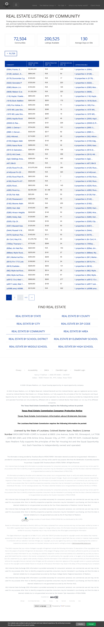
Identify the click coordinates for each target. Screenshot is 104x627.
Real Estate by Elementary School (76, 339)
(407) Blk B (11, 163)
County (51, 600)
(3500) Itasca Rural (14, 145)
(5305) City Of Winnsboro (12, 221)
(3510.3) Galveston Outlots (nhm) (14, 149)
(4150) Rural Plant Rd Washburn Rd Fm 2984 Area (15, 176)
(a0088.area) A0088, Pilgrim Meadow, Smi (15, 288)
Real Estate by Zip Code (75, 323)
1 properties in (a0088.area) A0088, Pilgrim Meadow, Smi (86, 288)
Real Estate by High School (75, 346)
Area (79, 600)
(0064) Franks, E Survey (13, 69)
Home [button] (34, 5)
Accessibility (32, 370)
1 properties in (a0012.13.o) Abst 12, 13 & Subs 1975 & (85, 279)
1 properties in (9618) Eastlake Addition (83, 266)
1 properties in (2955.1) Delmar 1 (83, 127)
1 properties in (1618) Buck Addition (85, 100)
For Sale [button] (61, 5)
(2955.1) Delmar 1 (13, 127)
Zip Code (64, 600)
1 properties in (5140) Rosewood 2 (83, 199)
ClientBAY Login (61, 370)
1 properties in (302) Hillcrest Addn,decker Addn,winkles (86, 136)
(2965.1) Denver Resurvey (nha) (13, 132)
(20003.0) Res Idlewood (12, 123)
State (44, 600)
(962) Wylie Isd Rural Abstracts (15, 270)
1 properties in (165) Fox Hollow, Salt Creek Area (84, 105)
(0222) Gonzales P (14, 82)
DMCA (46, 370)
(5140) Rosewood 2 (14, 199)
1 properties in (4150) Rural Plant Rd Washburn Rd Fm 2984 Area (85, 176)
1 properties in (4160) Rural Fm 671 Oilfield (85, 181)
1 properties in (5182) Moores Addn (83, 203)
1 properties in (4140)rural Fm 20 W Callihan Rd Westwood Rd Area (85, 172)
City (57, 600)
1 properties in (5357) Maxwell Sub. (83, 225)
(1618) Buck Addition (14, 100)
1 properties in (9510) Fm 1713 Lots (84, 261)
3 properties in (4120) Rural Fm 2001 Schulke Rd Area (85, 167)
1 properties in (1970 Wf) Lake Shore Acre (84, 109)
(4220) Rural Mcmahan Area (12, 185)
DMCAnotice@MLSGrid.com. (81, 543)
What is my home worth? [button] (78, 5)
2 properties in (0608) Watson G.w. (83, 91)
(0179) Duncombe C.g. (15, 78)
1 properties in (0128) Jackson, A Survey (83, 73)
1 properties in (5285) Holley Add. (86, 217)
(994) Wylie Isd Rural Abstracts (15, 275)
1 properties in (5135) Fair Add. (84, 194)
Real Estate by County (76, 316)
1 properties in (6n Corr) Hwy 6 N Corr (86, 239)
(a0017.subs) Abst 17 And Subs (15, 284)
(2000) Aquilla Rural (14, 118)
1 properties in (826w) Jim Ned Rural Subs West (85, 248)
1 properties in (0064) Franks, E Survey (83, 69)
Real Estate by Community (28, 331)
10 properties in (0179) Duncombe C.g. (83, 78)
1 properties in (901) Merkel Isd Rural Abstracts (85, 257)
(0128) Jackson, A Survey (13, 73)
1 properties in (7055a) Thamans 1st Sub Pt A (83, 243)
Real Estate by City (28, 323)
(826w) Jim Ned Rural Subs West (15, 248)
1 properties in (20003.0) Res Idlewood (86, 123)
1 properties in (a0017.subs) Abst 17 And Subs (85, 284)
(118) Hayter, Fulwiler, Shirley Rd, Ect (15, 96)
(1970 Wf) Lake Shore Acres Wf (15, 114)
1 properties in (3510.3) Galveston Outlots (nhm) (84, 149)
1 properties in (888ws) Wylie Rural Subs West (86, 252)
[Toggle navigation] (16, 5)
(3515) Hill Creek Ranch (13, 154)
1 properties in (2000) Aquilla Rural (86, 118)
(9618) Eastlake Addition (12, 266)
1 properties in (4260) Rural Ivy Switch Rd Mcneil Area (85, 190)
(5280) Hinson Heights (15, 212)
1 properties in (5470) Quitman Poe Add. (83, 234)
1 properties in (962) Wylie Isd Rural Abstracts (85, 270)
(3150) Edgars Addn (14, 141)
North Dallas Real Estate (34, 600)
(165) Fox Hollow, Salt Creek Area (15, 105)
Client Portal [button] (95, 5)
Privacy (18, 370)
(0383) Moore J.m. (13, 87)
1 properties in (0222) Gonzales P (83, 82)
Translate (67, 606)
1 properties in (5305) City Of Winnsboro (86, 221)
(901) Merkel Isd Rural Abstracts (15, 257)
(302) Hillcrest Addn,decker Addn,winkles (12, 136)
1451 (26, 297)
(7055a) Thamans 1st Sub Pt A (15, 243)
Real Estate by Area (76, 331)
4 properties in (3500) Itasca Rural (85, 145)
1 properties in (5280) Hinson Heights (86, 212)
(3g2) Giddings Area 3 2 (15, 158)
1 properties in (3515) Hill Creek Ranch (84, 154)
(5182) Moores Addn (14, 203)
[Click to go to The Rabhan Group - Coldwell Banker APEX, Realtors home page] (8, 5)
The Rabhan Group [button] (47, 5)
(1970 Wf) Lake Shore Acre (15, 109)
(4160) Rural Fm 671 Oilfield (14, 181)
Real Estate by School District (28, 339)
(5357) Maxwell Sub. (14, 225)
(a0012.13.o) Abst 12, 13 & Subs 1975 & (15, 279)
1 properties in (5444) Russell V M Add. (83, 230)
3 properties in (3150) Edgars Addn (86, 141)
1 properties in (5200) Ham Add (85, 208)
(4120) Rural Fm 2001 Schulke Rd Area (15, 167)
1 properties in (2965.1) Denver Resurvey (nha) (83, 132)
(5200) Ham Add (13, 208)
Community (72, 600)
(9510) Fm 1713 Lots (14, 261)
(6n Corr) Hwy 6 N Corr (13, 239)
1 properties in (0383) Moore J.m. (86, 87)
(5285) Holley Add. (14, 217)
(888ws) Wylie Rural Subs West (14, 252)
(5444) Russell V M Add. (14, 230)
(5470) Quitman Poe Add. (14, 234)
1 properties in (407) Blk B (85, 163)
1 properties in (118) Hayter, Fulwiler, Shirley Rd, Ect (85, 96)
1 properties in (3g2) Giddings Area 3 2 (82, 158)
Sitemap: (22, 600)
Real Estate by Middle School (28, 346)
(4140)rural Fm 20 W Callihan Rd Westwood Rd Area (15, 172)
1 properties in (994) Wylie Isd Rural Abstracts (85, 275)
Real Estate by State (28, 316)
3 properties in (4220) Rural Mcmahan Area (85, 185)
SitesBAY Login (79, 370)
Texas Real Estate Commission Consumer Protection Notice (52, 410)
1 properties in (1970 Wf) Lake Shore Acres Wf (84, 114)
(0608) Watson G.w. (14, 91)
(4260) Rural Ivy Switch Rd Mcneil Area (15, 190)
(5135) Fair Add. (13, 194)
